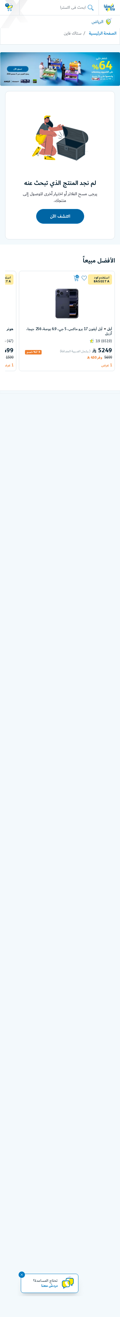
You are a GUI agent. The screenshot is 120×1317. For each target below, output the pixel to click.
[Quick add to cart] (51, 278)
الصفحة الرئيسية (102, 33)
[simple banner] (109, 7)
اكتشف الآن (60, 216)
